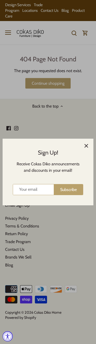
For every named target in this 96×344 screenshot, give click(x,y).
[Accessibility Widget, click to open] (8, 336)
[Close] (86, 145)
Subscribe (68, 189)
